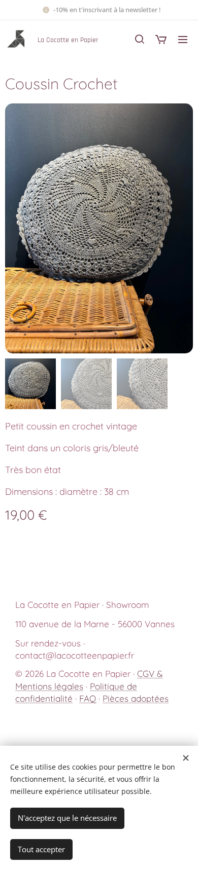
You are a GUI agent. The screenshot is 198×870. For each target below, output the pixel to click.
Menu (183, 39)
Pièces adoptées (136, 698)
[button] (139, 39)
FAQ (87, 698)
